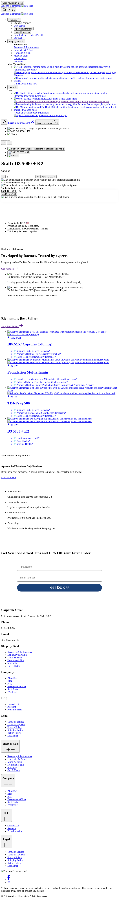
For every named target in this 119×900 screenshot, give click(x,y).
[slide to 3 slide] (8, 140)
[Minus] (3, 176)
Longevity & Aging (17, 654)
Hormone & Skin (15, 660)
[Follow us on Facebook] (8, 879)
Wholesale (12, 692)
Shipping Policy (15, 730)
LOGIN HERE (8, 477)
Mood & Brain (14, 657)
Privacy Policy (14, 727)
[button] (10, 746)
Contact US (13, 704)
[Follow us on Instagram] (9, 882)
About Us (12, 678)
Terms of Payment (16, 724)
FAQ (9, 683)
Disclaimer (12, 735)
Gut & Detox (13, 666)
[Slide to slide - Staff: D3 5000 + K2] (18, 152)
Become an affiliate (16, 686)
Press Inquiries (14, 709)
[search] (4, 9)
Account (11, 706)
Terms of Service (15, 721)
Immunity (12, 663)
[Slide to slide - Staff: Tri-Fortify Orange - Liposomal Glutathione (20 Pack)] (36, 149)
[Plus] (37, 176)
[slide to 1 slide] (2, 140)
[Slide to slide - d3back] (13, 155)
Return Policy (14, 733)
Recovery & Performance (19, 652)
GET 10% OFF (59, 587)
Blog (9, 681)
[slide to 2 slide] (5, 140)
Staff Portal (12, 689)
